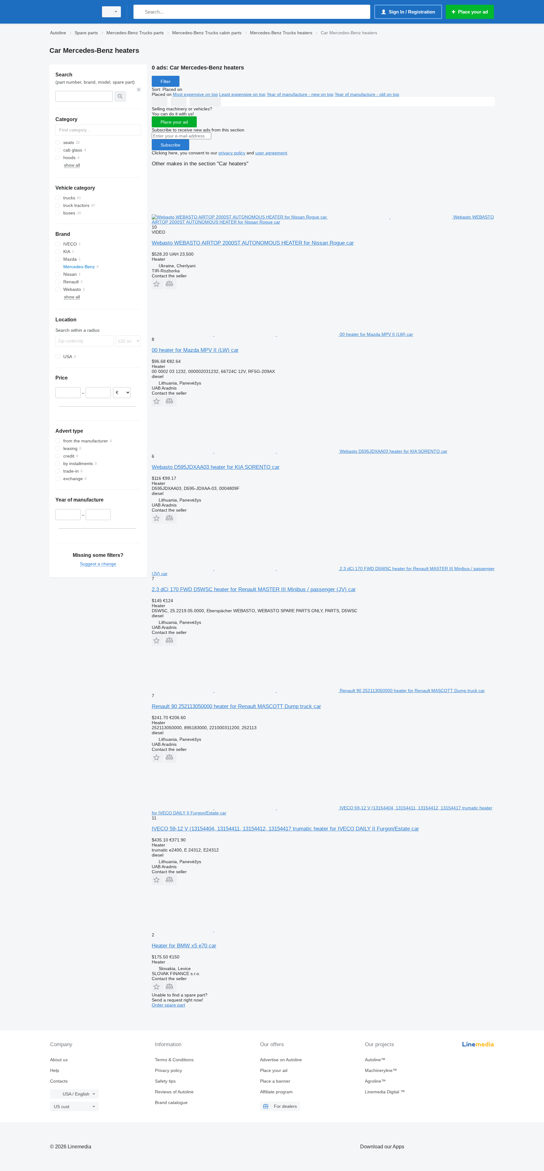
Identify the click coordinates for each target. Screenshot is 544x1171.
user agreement (271, 152)
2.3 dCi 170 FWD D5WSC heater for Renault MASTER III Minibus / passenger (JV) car (254, 589)
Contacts (59, 1081)
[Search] (140, 12)
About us (59, 1059)
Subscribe (170, 144)
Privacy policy (168, 1070)
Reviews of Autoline (174, 1091)
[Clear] (139, 89)
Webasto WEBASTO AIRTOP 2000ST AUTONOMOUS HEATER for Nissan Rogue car (253, 243)
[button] (157, 283)
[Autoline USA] (72, 12)
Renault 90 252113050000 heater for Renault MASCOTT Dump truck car (236, 706)
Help (54, 1070)
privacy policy (231, 152)
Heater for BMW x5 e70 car (184, 946)
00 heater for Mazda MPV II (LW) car (195, 350)
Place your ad (174, 122)
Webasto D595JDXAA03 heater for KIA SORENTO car (216, 467)
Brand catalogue (171, 1102)
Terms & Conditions (174, 1059)
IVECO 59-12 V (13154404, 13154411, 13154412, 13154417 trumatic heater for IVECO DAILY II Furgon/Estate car (285, 829)
